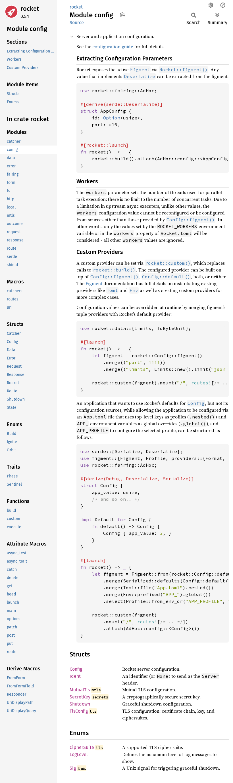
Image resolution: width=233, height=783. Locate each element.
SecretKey (80, 697)
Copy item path (122, 15)
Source (77, 22)
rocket (29, 8)
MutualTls (80, 690)
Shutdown (80, 704)
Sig (73, 768)
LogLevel (79, 754)
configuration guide (112, 46)
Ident (75, 676)
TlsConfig (79, 711)
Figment (94, 283)
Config (76, 669)
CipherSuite (82, 747)
